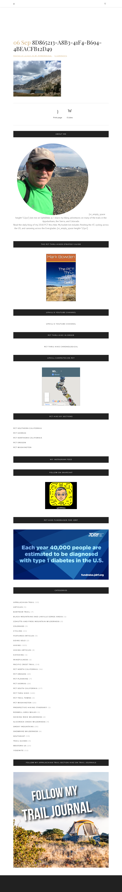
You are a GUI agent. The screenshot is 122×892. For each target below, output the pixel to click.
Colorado (18, 626)
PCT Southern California (27, 428)
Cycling (17, 631)
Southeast (19, 736)
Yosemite (18, 750)
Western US (19, 746)
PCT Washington (22, 447)
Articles (18, 607)
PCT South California (25, 688)
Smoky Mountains (23, 726)
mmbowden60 (44, 56)
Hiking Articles (22, 650)
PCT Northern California (27, 438)
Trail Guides (20, 741)
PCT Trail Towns (22, 698)
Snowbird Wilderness (25, 731)
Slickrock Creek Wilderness (29, 722)
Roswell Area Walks (25, 712)
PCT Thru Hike (21, 693)
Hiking (17, 645)
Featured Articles (23, 636)
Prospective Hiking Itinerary (30, 707)
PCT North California (25, 669)
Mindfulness (20, 660)
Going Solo (19, 640)
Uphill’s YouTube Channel (61, 324)
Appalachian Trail (23, 602)
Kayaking (18, 655)
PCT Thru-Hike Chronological (61, 347)
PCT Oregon (19, 442)
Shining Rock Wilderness (27, 717)
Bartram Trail (21, 612)
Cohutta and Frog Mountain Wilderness (36, 621)
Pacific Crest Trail (24, 664)
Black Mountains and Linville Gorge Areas (38, 617)
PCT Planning (20, 679)
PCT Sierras (19, 433)
